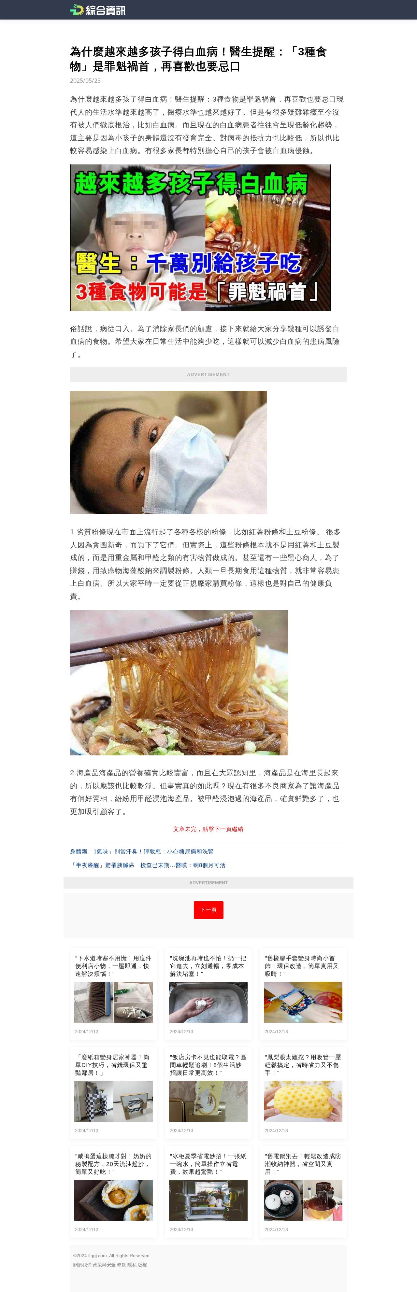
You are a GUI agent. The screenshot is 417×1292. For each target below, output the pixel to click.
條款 (121, 1264)
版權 (142, 1264)
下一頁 (208, 910)
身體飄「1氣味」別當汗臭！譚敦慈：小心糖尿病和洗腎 (142, 852)
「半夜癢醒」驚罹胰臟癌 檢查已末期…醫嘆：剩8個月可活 (148, 865)
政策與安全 (104, 1264)
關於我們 (82, 1264)
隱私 (132, 1264)
